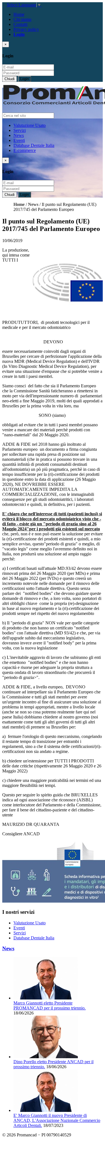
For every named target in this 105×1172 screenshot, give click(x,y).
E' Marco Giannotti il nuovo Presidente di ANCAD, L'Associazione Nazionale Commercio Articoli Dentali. (56, 1120)
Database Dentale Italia (33, 145)
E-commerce (24, 150)
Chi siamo (22, 19)
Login (24, 79)
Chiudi (9, 79)
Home (18, 14)
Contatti (20, 24)
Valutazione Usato (29, 125)
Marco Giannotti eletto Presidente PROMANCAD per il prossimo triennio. (49, 1005)
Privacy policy (26, 29)
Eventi (19, 140)
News (18, 135)
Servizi (19, 130)
